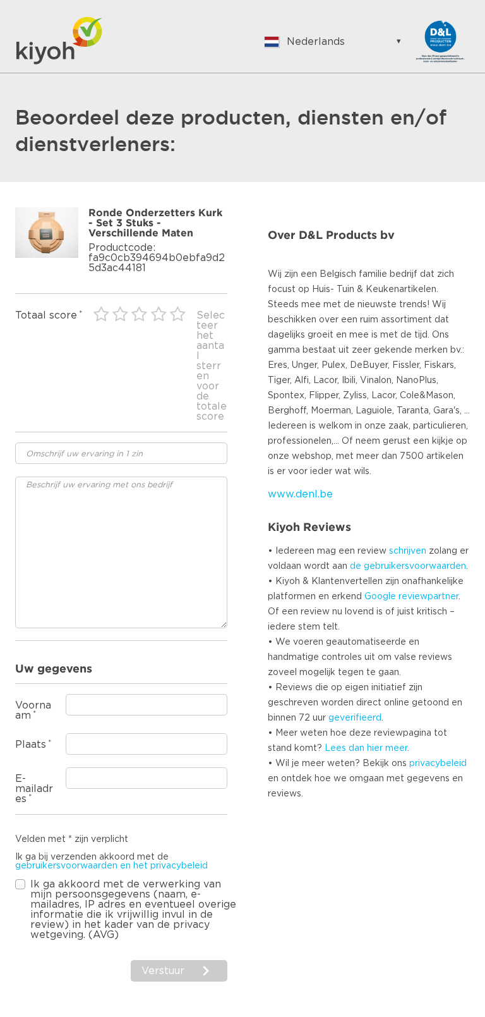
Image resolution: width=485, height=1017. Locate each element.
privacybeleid (438, 763)
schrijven (407, 551)
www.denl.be (300, 494)
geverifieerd (354, 718)
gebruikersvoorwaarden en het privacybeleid (111, 866)
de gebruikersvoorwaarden (408, 566)
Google (380, 596)
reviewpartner (428, 596)
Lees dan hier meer (366, 748)
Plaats (30, 745)
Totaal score (46, 315)
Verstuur (164, 971)
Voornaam (33, 710)
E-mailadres (34, 789)
